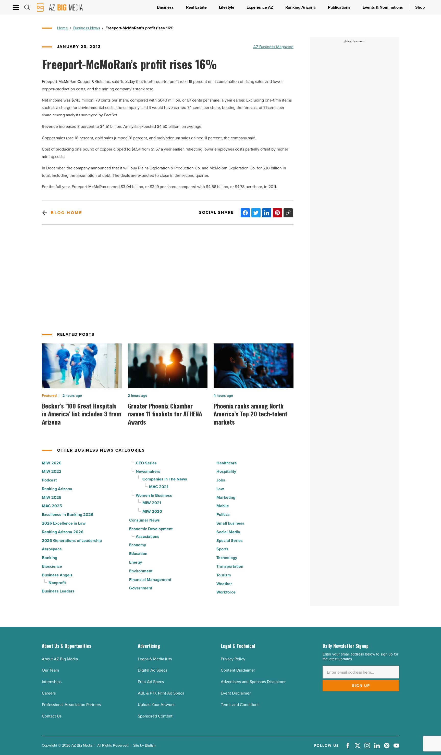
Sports (222, 549)
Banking (49, 558)
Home (62, 28)
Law (220, 489)
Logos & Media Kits (155, 659)
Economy (137, 545)
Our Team (50, 670)
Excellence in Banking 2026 (67, 514)
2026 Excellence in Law (63, 523)
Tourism (223, 575)
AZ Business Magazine (273, 46)
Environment (140, 571)
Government (140, 588)
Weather (224, 584)
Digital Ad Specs (152, 670)
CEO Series (146, 463)
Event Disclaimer (236, 693)
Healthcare (226, 463)
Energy (135, 562)
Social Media (228, 532)
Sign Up (361, 686)
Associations (147, 536)
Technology (226, 558)
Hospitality (226, 471)
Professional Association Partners (71, 704)
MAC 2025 (52, 506)
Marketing (225, 497)
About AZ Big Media (60, 659)
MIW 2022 (52, 471)
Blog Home (66, 213)
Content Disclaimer (238, 670)
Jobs (220, 480)
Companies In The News (164, 479)
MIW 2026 (52, 463)
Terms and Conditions (240, 704)
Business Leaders (58, 591)
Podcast (49, 480)
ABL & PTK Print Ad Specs (161, 693)
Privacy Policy (233, 659)
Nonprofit (57, 583)
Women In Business (154, 495)
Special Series (229, 540)
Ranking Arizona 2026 (62, 532)
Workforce (226, 592)
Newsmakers (148, 471)
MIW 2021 (151, 503)
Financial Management (150, 580)
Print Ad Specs (151, 681)
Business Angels (57, 575)
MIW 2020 (152, 511)
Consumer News (144, 520)
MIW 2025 (52, 497)
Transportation (229, 566)
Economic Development (151, 529)
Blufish (150, 745)
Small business (230, 523)
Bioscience (52, 566)
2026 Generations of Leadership (72, 540)
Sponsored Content (155, 716)
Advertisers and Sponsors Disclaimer (253, 681)
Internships (52, 681)
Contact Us (52, 716)
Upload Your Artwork (156, 704)
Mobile (222, 506)
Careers (49, 693)
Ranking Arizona (57, 489)
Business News (86, 28)
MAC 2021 (158, 487)
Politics (223, 514)
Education (138, 553)
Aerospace (52, 549)
